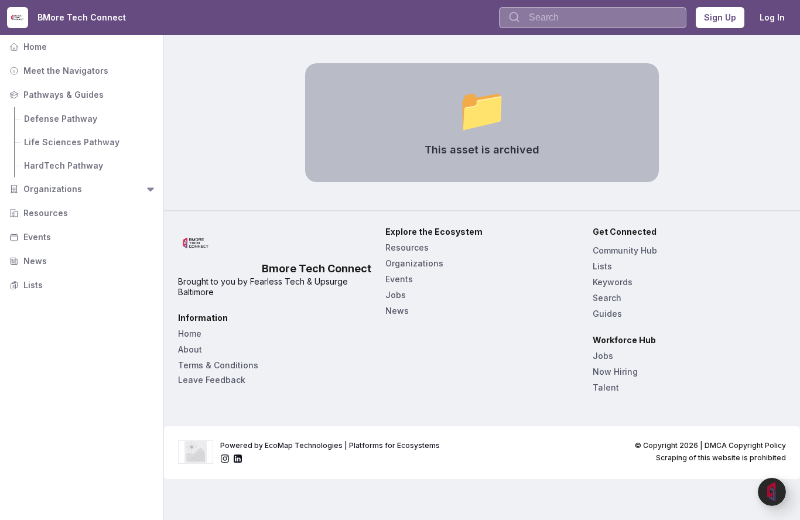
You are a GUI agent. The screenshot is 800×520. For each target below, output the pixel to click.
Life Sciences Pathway (71, 142)
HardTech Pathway (63, 165)
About (190, 349)
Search (607, 298)
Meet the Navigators (57, 71)
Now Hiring (615, 372)
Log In (772, 17)
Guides (607, 314)
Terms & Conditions (218, 365)
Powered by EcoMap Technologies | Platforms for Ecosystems (330, 445)
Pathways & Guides (55, 95)
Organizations (44, 189)
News (27, 261)
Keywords (613, 282)
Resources (37, 213)
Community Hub (625, 250)
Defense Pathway (60, 119)
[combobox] (592, 17)
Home (27, 47)
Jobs (395, 295)
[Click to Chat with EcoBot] (772, 492)
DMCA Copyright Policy (745, 445)
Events (29, 237)
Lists (25, 285)
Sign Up (720, 17)
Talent (606, 387)
